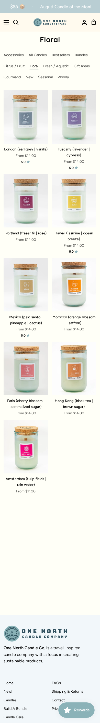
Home (9, 683)
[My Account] (82, 22)
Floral (34, 66)
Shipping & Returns (67, 691)
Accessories (14, 55)
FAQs (56, 683)
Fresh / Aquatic (56, 66)
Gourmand (12, 77)
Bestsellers (61, 55)
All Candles (38, 55)
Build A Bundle (15, 708)
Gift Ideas (82, 66)
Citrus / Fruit (14, 66)
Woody (63, 77)
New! (8, 691)
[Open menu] (4, 22)
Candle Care (14, 717)
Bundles (81, 55)
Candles (10, 700)
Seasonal (45, 77)
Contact (58, 700)
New (29, 77)
